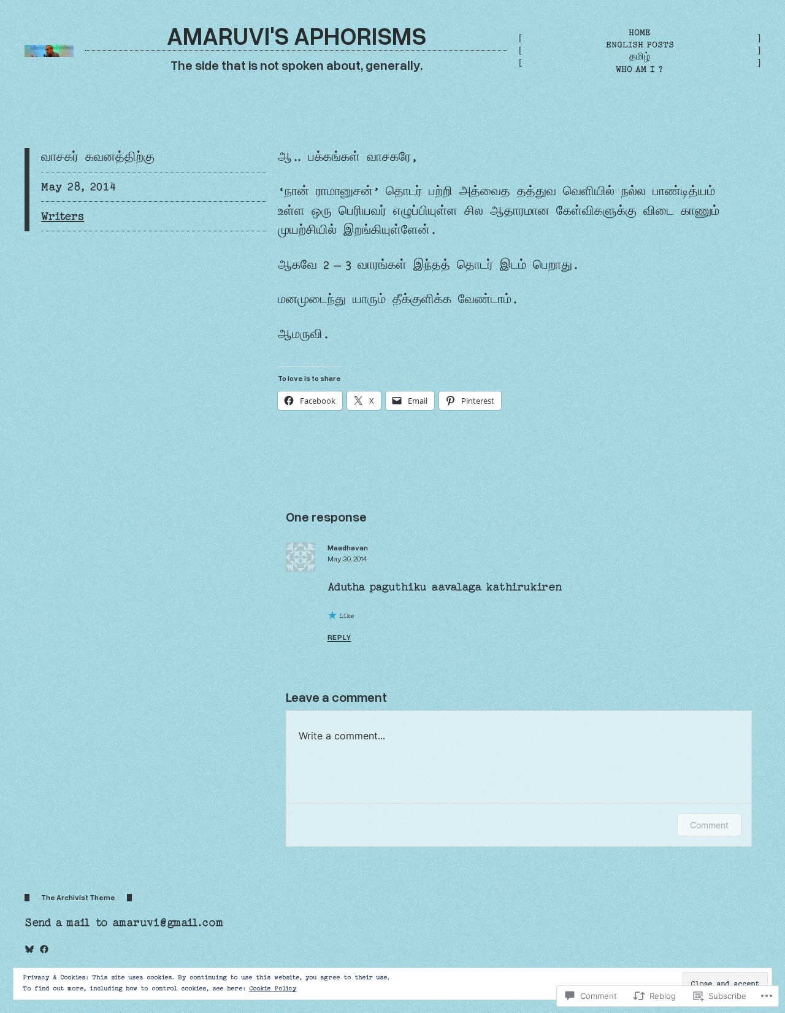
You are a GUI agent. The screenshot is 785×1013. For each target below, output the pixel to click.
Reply (339, 637)
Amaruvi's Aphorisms (296, 35)
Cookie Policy (273, 988)
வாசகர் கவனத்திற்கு (98, 157)
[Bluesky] (29, 949)
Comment (709, 825)
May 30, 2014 (347, 558)
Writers (62, 216)
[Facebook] (44, 949)
